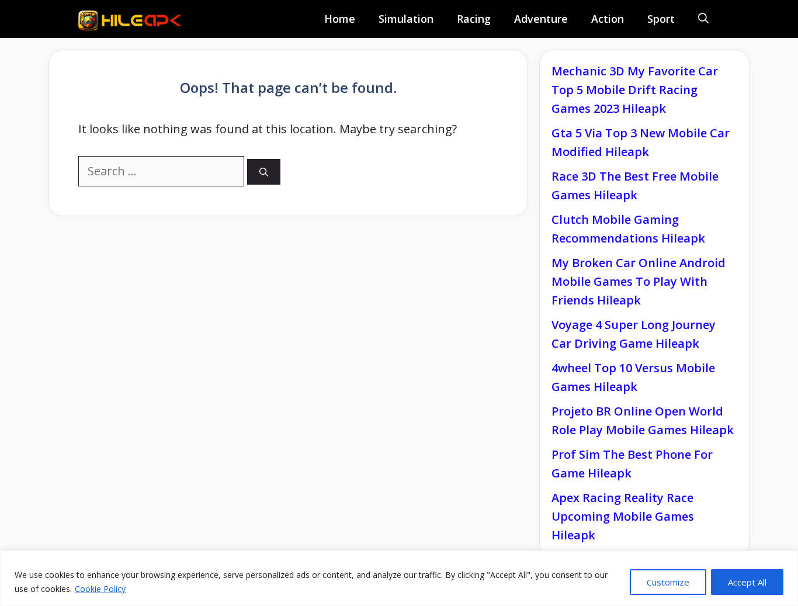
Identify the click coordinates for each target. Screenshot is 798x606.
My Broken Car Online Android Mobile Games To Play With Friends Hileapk (638, 281)
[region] (399, 578)
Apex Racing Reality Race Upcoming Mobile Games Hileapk (622, 516)
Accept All (747, 582)
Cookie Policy (100, 588)
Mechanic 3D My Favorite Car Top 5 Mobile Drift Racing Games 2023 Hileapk (634, 89)
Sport (661, 19)
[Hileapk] (133, 20)
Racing (474, 19)
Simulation (406, 19)
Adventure (541, 19)
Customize (668, 582)
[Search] (263, 172)
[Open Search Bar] (703, 19)
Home (339, 19)
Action (607, 19)
